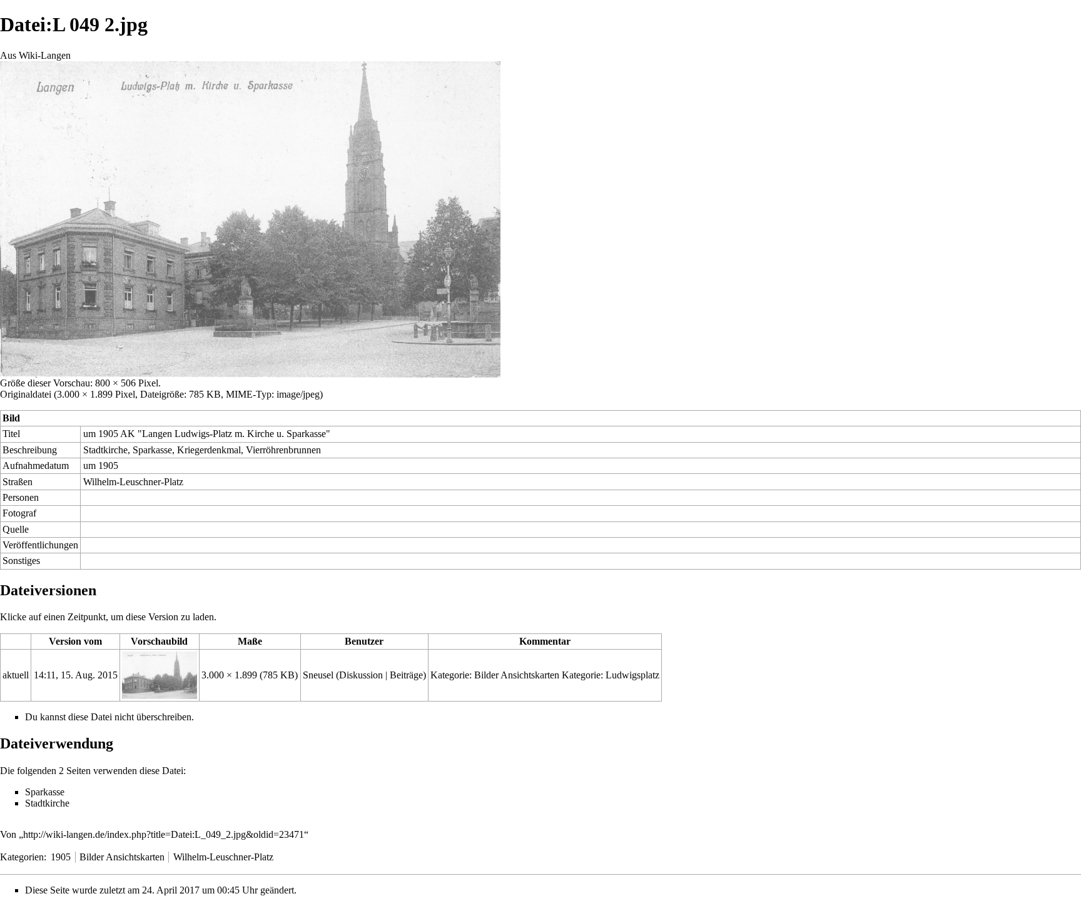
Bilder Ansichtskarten (122, 857)
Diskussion (361, 675)
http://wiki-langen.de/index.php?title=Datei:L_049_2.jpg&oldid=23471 (163, 834)
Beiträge (406, 675)
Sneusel (318, 675)
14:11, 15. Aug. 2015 (76, 675)
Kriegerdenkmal (209, 450)
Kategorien (22, 857)
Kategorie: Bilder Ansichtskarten (494, 675)
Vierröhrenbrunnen (283, 450)
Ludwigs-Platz (203, 433)
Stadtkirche (105, 450)
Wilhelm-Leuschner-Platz (133, 481)
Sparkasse (306, 433)
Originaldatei (25, 394)
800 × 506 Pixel (126, 383)
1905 (108, 465)
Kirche (260, 433)
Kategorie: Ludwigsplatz (610, 675)
